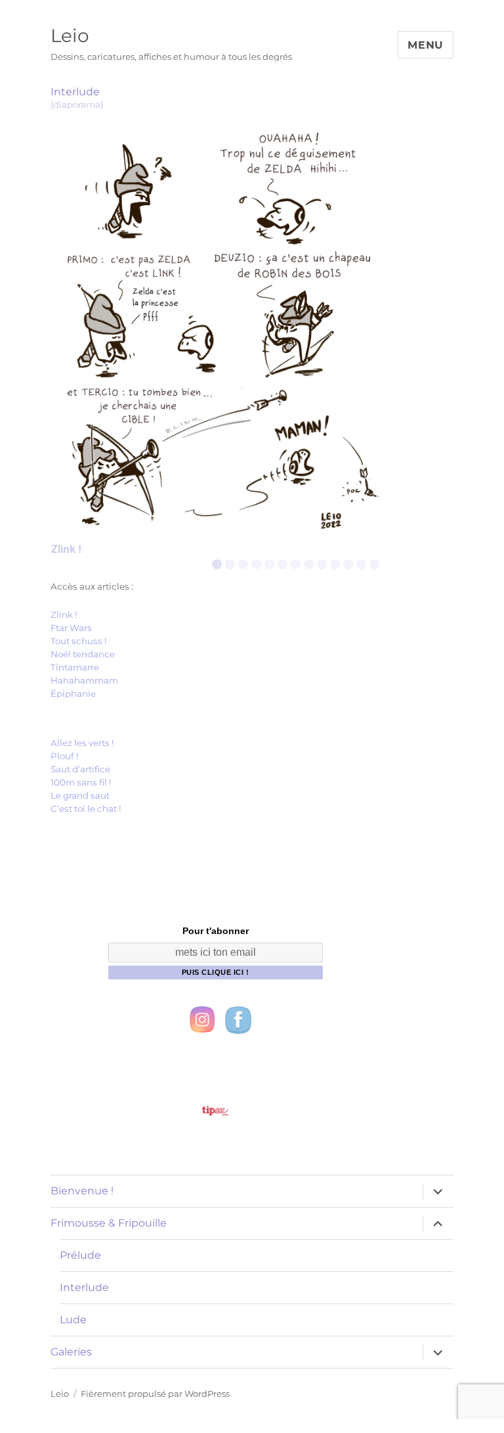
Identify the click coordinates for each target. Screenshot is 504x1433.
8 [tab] (309, 564)
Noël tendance (83, 654)
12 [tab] (363, 564)
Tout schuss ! (78, 641)
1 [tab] (217, 564)
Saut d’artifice (80, 769)
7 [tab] (296, 564)
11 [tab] (351, 564)
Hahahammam (84, 680)
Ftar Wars (71, 628)
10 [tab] (336, 564)
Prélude (80, 1255)
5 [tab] (269, 564)
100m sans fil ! (81, 782)
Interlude (84, 1287)
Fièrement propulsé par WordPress (155, 1393)
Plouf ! (64, 756)
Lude (73, 1319)
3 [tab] (243, 564)
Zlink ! (64, 614)
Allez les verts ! (82, 743)
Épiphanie (73, 693)
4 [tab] (256, 564)
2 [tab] (230, 564)
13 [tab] (376, 564)
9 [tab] (322, 564)
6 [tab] (282, 564)
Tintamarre (75, 667)
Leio (70, 35)
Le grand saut (80, 795)
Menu (426, 45)
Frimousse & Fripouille (109, 1223)
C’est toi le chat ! (86, 808)
